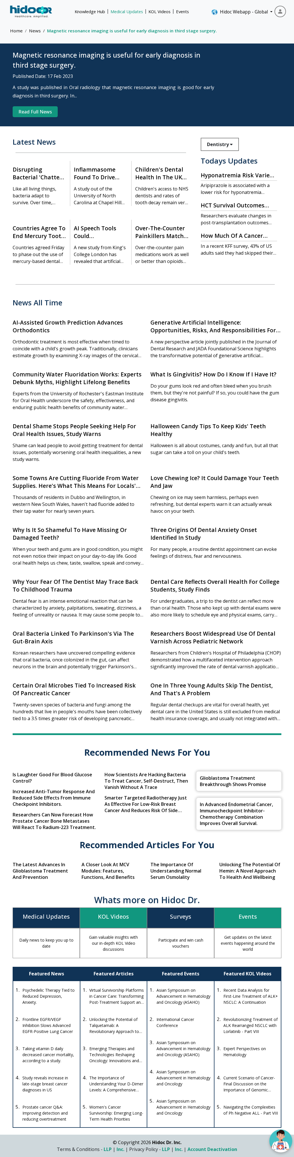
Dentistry (218, 144)
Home (16, 31)
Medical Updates (127, 11)
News (35, 31)
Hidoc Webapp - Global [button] (243, 12)
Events (182, 11)
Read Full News (35, 112)
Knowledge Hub (90, 11)
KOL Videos (159, 11)
